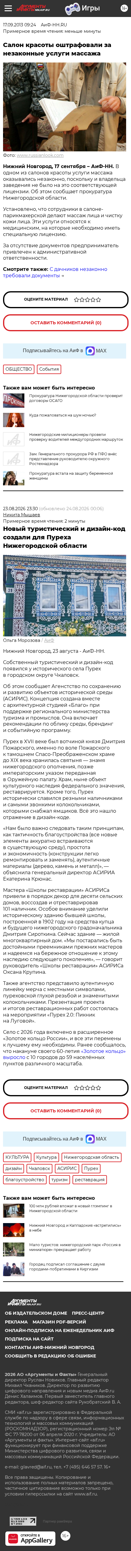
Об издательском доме (36, 1313)
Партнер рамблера (57, 1521)
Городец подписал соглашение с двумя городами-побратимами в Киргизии (67, 1266)
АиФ (49, 640)
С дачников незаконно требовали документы (55, 272)
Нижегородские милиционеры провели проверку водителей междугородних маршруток (76, 437)
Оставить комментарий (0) (65, 322)
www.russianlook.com (40, 155)
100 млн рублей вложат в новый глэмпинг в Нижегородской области (70, 1208)
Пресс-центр (88, 1313)
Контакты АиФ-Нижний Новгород (49, 1347)
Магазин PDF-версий (59, 1322)
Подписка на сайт (29, 1339)
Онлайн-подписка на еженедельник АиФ (59, 1330)
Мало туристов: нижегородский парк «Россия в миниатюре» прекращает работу (75, 1247)
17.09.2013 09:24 (19, 25)
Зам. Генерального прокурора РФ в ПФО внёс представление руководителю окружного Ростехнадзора (73, 459)
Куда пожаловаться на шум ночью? (62, 415)
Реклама (16, 1322)
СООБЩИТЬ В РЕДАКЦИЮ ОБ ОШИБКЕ (50, 1356)
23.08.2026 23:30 (20, 508)
